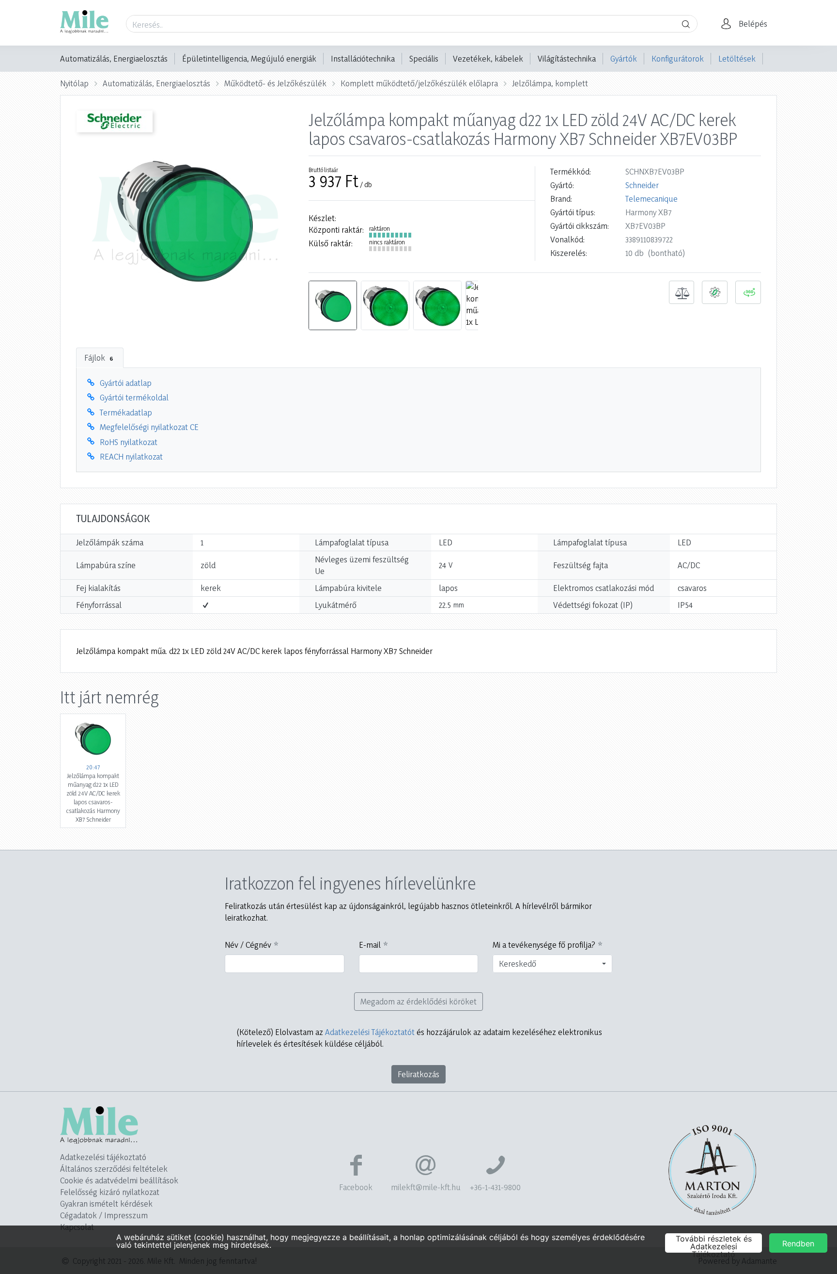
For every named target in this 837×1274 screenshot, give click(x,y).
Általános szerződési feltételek (114, 1168)
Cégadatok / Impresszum (104, 1215)
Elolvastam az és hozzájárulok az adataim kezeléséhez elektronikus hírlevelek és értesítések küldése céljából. (419, 1038)
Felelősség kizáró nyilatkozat (109, 1192)
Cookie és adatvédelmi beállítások (119, 1180)
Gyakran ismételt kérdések (106, 1203)
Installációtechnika (363, 58)
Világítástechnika (567, 58)
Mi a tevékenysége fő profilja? (544, 945)
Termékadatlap (126, 412)
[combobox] (552, 964)
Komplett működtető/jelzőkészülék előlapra (419, 83)
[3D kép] (748, 292)
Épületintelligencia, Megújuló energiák (249, 58)
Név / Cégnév (248, 945)
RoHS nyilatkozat (128, 442)
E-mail (370, 945)
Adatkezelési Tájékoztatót (370, 1032)
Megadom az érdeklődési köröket (418, 1001)
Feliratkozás (418, 1074)
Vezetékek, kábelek (488, 58)
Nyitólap (74, 83)
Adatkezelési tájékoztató (103, 1157)
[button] (747, 23)
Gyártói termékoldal (134, 397)
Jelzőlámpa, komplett (550, 83)
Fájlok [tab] (98, 357)
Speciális (423, 58)
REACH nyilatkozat (131, 456)
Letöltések (737, 58)
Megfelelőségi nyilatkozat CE (149, 427)
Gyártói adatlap (126, 383)
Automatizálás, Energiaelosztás (114, 58)
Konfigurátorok (677, 58)
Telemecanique (651, 198)
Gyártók (623, 58)
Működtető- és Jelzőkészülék (275, 83)
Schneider (642, 185)
